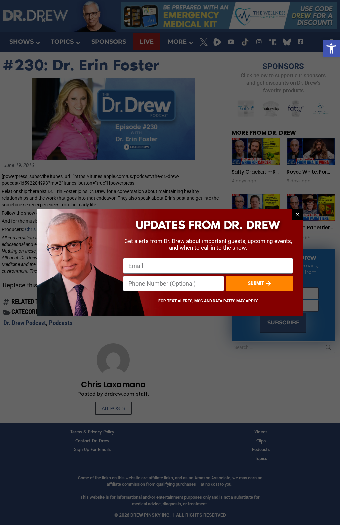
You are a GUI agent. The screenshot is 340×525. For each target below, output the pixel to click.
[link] (331, 48)
